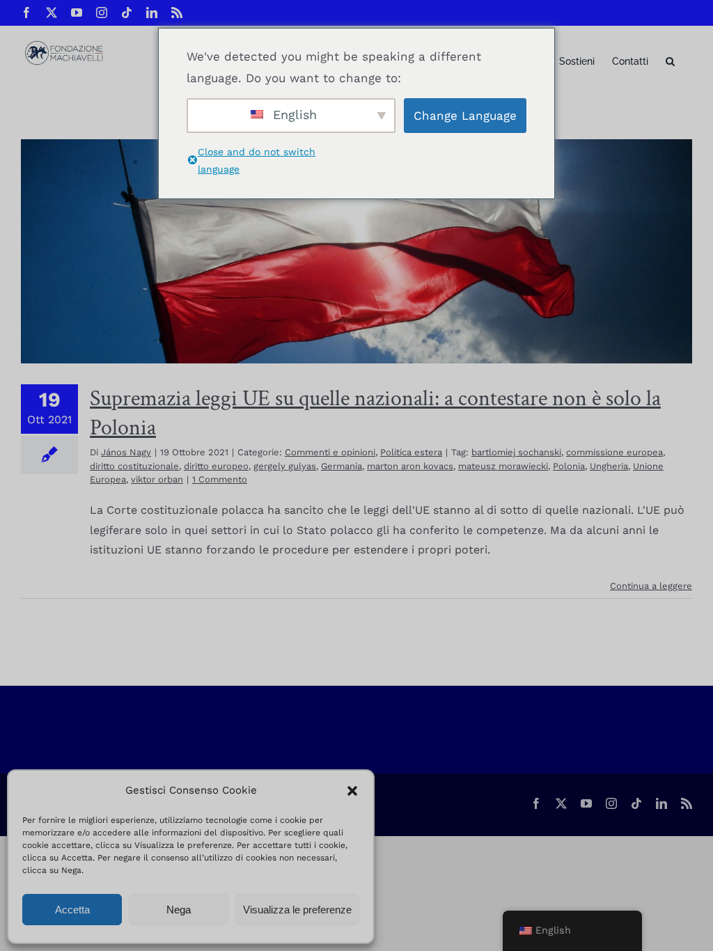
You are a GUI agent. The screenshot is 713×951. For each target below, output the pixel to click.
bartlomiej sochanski (516, 452)
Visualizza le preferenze (297, 909)
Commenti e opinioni (330, 452)
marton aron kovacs (410, 466)
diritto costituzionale (134, 466)
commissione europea (614, 452)
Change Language (465, 116)
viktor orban (157, 479)
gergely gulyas (284, 466)
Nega (178, 909)
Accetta (72, 909)
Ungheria (609, 466)
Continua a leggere (651, 586)
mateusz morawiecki (503, 466)
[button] (352, 791)
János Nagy (126, 452)
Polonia (569, 466)
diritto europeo (216, 466)
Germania (341, 466)
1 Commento (219, 479)
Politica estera (411, 452)
